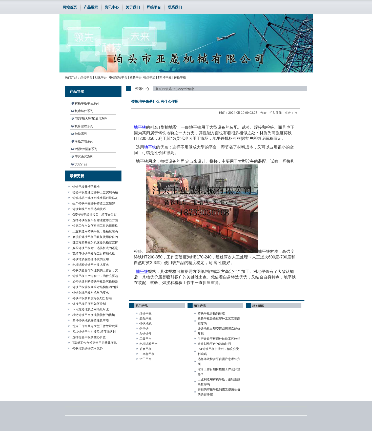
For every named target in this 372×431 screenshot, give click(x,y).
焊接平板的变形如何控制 (89, 304)
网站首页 (70, 7)
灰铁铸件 (145, 333)
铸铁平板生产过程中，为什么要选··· (95, 276)
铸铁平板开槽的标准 (86, 187)
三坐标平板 (147, 354)
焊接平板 (145, 313)
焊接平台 (154, 7)
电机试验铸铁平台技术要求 (90, 265)
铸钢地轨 (145, 323)
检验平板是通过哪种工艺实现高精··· (95, 193)
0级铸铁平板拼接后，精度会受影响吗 (218, 351)
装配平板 (145, 318)
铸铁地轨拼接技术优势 (87, 348)
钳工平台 (145, 359)
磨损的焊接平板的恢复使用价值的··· (95, 237)
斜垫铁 (144, 328)
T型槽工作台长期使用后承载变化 (94, 343)
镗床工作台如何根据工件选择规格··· (95, 226)
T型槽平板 (165, 77)
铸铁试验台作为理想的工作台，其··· (95, 271)
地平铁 (150, 147)
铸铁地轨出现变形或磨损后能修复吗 (219, 331)
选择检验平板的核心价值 (89, 337)
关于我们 (133, 7)
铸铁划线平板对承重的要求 (90, 292)
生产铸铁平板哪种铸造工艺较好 (93, 203)
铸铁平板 (180, 77)
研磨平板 (145, 349)
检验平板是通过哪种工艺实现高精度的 (219, 321)
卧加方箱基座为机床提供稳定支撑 (95, 242)
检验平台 (136, 77)
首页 (159, 89)
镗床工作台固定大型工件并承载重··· (95, 326)
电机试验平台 (118, 77)
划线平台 (101, 77)
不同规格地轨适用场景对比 (90, 309)
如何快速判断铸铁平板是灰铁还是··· (95, 282)
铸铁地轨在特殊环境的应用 (90, 259)
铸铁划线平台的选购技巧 (89, 209)
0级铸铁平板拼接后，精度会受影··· (94, 215)
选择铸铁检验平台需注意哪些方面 (95, 220)
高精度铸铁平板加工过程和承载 (93, 253)
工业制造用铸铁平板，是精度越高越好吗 (219, 382)
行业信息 (188, 89)
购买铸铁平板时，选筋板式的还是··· (95, 248)
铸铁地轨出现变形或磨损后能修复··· (95, 198)
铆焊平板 (149, 77)
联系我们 (175, 7)
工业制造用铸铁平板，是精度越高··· (95, 232)
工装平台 (145, 339)
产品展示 (91, 7)
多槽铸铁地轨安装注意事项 (90, 320)
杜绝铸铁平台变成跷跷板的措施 (93, 315)
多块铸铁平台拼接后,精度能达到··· (95, 331)
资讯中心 (112, 7)
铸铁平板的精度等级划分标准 (92, 298)
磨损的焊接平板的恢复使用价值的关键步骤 (219, 392)
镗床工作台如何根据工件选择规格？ (219, 371)
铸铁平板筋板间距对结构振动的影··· (95, 287)
